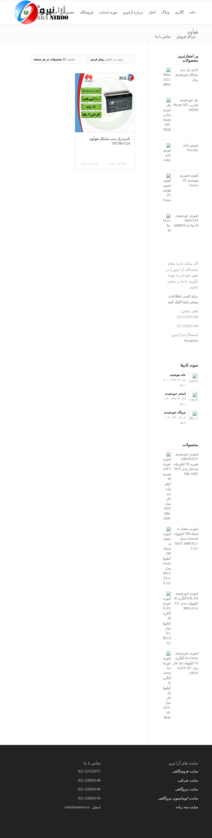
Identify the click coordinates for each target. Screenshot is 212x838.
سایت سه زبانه (186, 807)
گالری (179, 12)
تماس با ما (163, 36)
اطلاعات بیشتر (117, 163)
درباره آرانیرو (133, 12)
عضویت (69, 12)
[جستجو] (147, 37)
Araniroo (191, 340)
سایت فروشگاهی (185, 771)
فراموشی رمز (46, 12)
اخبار (152, 12)
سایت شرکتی (188, 780)
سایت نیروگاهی (186, 789)
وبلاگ (165, 12)
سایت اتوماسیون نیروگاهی (178, 798)
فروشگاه (86, 12)
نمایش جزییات (90, 163)
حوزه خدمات (108, 12)
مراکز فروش (185, 36)
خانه (192, 12)
